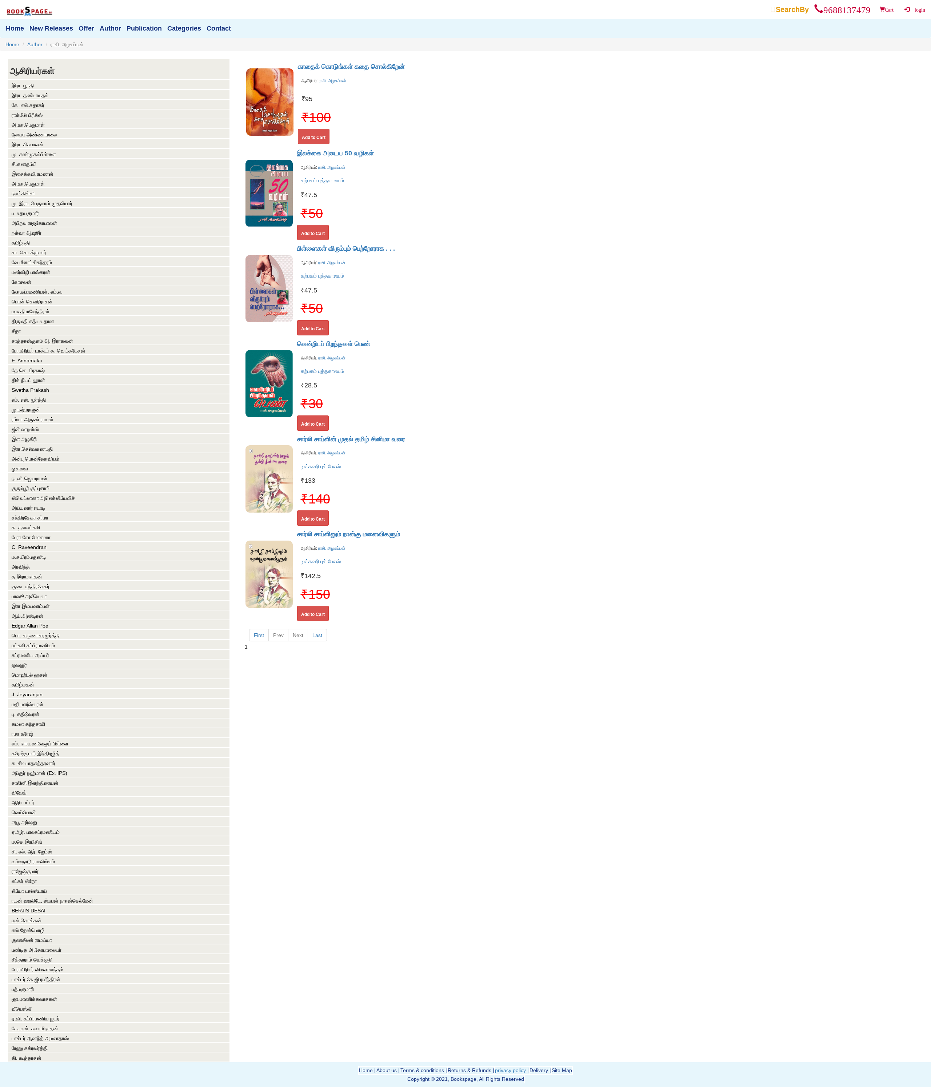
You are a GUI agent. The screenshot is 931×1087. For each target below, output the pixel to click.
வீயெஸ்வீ (21, 1009)
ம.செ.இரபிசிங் (27, 842)
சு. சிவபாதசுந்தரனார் (33, 763)
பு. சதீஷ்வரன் (25, 714)
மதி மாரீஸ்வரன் (28, 704)
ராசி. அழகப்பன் (332, 80)
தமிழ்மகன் (23, 685)
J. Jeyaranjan (27, 694)
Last (317, 635)
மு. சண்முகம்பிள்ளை (34, 154)
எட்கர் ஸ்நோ (24, 881)
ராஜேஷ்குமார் (25, 871)
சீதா (16, 331)
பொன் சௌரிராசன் (32, 301)
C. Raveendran (29, 547)
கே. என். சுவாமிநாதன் (35, 1028)
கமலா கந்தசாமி (28, 724)
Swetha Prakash (30, 390)
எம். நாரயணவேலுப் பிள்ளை (40, 743)
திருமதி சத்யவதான (33, 321)
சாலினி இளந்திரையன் (35, 783)
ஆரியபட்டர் (23, 802)
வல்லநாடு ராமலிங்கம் (33, 861)
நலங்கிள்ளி (23, 193)
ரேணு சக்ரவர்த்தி (30, 1048)
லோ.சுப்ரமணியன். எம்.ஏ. (37, 292)
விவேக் (19, 793)
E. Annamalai (27, 360)
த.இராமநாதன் (27, 577)
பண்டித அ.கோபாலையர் (36, 950)
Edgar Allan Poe (30, 626)
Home (12, 44)
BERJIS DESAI (28, 910)
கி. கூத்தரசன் (26, 1058)
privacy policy (510, 1070)
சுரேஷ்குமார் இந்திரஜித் (35, 753)
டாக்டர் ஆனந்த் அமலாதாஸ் (40, 1038)
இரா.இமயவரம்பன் (31, 606)
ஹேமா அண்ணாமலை (34, 135)
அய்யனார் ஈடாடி (28, 508)
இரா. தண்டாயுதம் (30, 95)
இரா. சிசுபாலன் (27, 144)
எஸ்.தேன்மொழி (28, 930)
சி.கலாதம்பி (24, 164)
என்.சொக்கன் (27, 920)
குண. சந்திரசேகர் (30, 586)
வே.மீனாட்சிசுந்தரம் (32, 262)
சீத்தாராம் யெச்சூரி (32, 960)
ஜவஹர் (19, 665)
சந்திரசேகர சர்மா (30, 518)
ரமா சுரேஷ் (22, 734)
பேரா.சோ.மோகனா (31, 537)
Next (298, 635)
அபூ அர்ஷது (24, 822)
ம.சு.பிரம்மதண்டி (29, 557)
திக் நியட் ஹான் (28, 380)
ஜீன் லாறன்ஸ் (25, 429)
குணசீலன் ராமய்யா (32, 940)
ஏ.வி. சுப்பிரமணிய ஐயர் (36, 1019)
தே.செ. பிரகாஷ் (28, 370)
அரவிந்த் (21, 567)
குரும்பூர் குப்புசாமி (30, 488)
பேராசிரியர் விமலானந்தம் (37, 969)
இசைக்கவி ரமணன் (32, 174)
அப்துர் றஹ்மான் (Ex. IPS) (39, 773)
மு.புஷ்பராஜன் (26, 410)
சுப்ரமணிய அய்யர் (30, 655)
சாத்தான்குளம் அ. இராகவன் (42, 341)
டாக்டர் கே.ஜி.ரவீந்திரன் (36, 979)
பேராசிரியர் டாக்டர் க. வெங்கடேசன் (48, 351)
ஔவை (20, 468)
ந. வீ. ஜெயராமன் (30, 478)
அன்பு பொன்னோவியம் (35, 459)
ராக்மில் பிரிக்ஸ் (27, 115)
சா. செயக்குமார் (29, 252)
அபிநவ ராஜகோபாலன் (34, 223)
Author (35, 44)
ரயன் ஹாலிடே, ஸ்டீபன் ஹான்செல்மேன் (52, 901)
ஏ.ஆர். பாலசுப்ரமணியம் (36, 832)
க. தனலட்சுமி (26, 527)
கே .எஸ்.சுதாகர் (28, 105)
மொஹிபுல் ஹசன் (30, 675)
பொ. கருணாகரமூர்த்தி (36, 635)
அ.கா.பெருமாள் (28, 125)
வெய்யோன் (24, 812)
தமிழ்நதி (21, 243)
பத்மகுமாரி (23, 989)
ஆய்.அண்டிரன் (27, 616)
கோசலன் (21, 282)
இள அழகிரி (24, 439)
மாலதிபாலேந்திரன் (30, 311)
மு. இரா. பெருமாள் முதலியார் (42, 203)
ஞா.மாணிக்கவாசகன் (34, 999)
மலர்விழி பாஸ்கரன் (31, 272)
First (259, 635)
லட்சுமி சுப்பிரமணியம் (33, 645)
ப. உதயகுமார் (25, 213)
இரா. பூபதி (23, 85)
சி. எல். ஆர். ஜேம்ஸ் (32, 852)
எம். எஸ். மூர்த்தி (29, 400)
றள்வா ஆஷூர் (26, 233)
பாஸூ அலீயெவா (29, 596)
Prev (278, 635)
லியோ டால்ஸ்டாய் (29, 891)
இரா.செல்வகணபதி (32, 449)
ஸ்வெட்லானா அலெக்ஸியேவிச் (43, 498)
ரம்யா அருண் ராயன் (32, 419)
